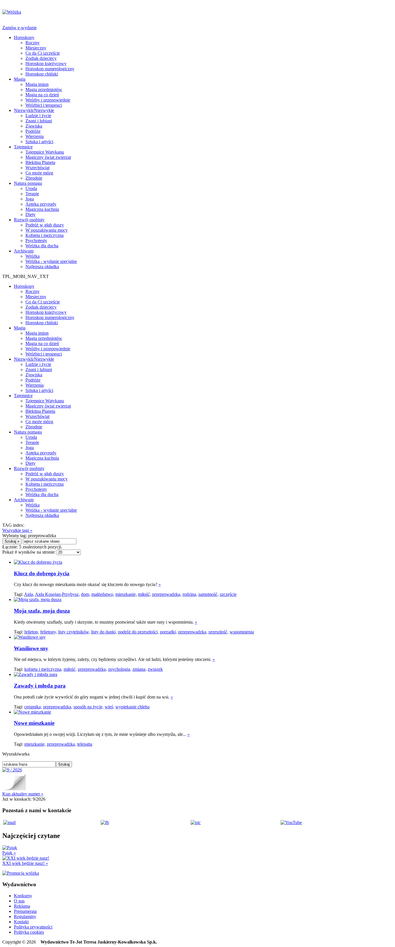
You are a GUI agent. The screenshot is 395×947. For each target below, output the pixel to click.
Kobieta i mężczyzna (44, 235)
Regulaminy (25, 916)
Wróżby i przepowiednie (47, 99)
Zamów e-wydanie (19, 27)
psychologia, (119, 669)
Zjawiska (33, 126)
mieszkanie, (126, 594)
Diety (30, 214)
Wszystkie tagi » (17, 530)
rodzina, (189, 594)
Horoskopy (24, 37)
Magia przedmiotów (43, 89)
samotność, (208, 594)
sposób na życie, (88, 706)
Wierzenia (34, 136)
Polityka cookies (29, 932)
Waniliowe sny (31, 648)
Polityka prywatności (33, 926)
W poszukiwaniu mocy (46, 230)
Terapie (32, 193)
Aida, (29, 594)
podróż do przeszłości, (138, 631)
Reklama (22, 906)
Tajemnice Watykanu (44, 152)
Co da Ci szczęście (42, 53)
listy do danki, (104, 631)
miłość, (144, 594)
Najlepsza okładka (42, 266)
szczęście (228, 594)
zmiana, (139, 669)
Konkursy (23, 895)
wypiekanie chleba (132, 706)
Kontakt (21, 921)
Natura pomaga (28, 183)
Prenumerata (25, 911)
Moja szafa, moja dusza (42, 611)
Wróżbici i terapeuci (43, 105)
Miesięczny (35, 47)
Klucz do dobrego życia (41, 573)
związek (155, 669)
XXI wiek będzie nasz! (25, 863)
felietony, (48, 631)
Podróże (32, 131)
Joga (29, 198)
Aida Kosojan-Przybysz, (57, 594)
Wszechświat (37, 167)
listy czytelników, (74, 631)
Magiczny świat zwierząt (48, 157)
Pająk (9, 852)
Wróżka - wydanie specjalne (51, 261)
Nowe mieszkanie (34, 723)
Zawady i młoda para (40, 686)
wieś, (109, 706)
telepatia (84, 744)
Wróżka (32, 256)
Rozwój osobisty (29, 219)
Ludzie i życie (38, 115)
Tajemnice (23, 146)
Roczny (32, 42)
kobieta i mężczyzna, (43, 669)
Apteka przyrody (40, 204)
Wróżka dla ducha (41, 245)
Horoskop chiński (41, 73)
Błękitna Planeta (40, 162)
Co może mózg (39, 172)
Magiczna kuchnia (42, 209)
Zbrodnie (33, 178)
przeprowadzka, (166, 594)
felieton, (31, 631)
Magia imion (37, 84)
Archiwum (24, 250)
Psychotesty (36, 240)
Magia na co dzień (42, 94)
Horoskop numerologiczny (49, 68)
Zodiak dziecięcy (41, 58)
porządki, (168, 631)
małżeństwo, (102, 594)
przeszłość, (218, 631)
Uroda (31, 188)
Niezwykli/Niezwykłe (34, 110)
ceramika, (33, 706)
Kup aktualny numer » (22, 793)
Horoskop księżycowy (46, 63)
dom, (85, 594)
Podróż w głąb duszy (44, 224)
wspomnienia (242, 631)
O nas (19, 900)
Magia (19, 79)
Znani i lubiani (38, 120)
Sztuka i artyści (39, 141)
